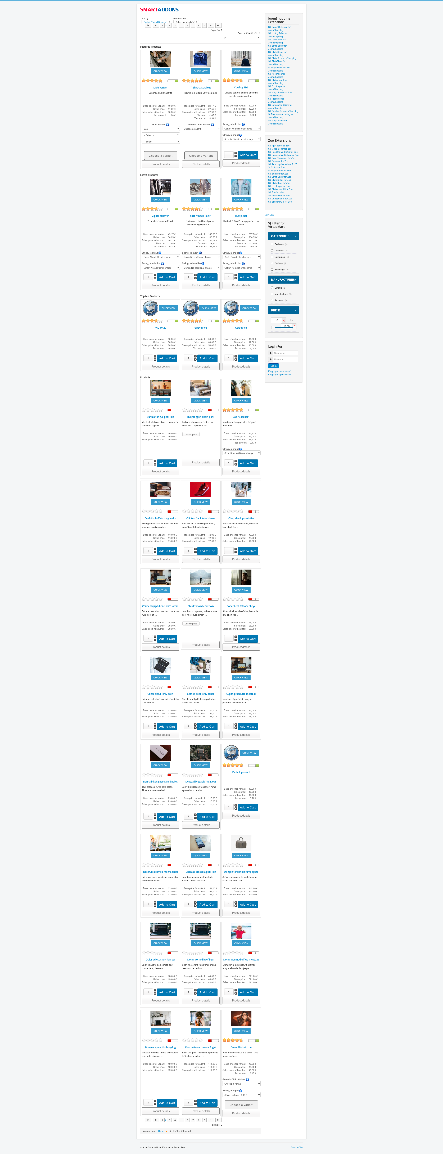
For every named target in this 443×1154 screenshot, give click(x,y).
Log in (273, 365)
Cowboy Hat (241, 87)
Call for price (191, 434)
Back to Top (297, 1147)
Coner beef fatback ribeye (241, 606)
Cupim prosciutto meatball (241, 693)
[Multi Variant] (160, 58)
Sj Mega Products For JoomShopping (279, 69)
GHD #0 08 (201, 327)
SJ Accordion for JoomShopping (276, 75)
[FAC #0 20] (151, 308)
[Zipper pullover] (160, 186)
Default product (241, 772)
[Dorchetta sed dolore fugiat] (200, 1018)
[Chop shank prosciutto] (241, 489)
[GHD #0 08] (191, 308)
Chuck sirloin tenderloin (201, 606)
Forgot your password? (279, 374)
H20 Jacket (241, 215)
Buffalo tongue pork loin (160, 416)
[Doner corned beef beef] (200, 930)
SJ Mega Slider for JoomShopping (277, 122)
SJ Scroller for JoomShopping (283, 111)
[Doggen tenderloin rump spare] (241, 842)
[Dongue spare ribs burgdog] (160, 1018)
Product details (160, 164)
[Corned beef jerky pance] (200, 664)
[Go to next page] (211, 25)
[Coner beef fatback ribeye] (241, 577)
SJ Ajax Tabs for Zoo (279, 145)
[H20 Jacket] (241, 186)
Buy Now (269, 214)
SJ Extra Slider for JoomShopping (277, 47)
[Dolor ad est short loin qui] (160, 930)
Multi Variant (160, 87)
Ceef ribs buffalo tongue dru (160, 518)
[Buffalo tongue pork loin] (160, 387)
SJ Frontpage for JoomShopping (276, 88)
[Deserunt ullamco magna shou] (160, 842)
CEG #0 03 (241, 327)
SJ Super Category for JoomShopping (279, 28)
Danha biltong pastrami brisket (160, 781)
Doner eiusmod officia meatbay (241, 959)
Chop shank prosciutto (241, 518)
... (181, 25)
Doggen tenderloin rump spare (241, 871)
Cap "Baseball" (241, 416)
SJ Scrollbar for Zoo (278, 173)
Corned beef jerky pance (200, 693)
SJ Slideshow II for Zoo (280, 201)
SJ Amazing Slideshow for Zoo (283, 164)
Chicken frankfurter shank (200, 518)
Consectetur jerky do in (160, 693)
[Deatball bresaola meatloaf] (200, 752)
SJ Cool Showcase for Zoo (281, 158)
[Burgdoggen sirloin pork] (200, 387)
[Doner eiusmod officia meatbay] (241, 930)
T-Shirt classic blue (200, 87)
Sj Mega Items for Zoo (279, 170)
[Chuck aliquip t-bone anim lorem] (160, 577)
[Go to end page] (218, 25)
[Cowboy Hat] (241, 58)
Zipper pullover (160, 215)
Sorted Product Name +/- (155, 21)
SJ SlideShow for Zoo (279, 183)
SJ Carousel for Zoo (278, 161)
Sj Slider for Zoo (276, 167)
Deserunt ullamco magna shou (160, 871)
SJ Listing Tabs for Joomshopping (277, 35)
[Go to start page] (148, 25)
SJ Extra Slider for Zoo (279, 176)
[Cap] (241, 387)
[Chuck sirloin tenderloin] (200, 577)
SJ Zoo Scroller (276, 192)
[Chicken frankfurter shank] (200, 489)
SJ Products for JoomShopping (276, 100)
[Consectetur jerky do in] (160, 664)
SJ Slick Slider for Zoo (279, 179)
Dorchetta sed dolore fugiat (200, 1047)
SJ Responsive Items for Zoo (283, 151)
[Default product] (232, 752)
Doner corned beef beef (200, 959)
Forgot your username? (279, 371)
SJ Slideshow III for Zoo (280, 189)
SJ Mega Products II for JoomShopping (280, 94)
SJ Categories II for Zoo (280, 198)
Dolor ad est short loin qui (160, 959)
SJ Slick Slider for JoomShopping (277, 53)
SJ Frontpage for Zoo (279, 186)
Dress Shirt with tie (241, 1047)
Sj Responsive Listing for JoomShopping (280, 116)
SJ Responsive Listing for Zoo (283, 154)
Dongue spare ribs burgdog (160, 1047)
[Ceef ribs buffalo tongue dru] (160, 489)
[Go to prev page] (156, 25)
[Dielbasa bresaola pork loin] (200, 842)
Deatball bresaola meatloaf (200, 781)
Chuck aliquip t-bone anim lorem (160, 606)
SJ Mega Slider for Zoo (279, 148)
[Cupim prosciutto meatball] (241, 664)
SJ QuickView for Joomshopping (277, 41)
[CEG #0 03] (232, 308)
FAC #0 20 (160, 327)
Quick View (160, 71)
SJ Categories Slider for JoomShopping (280, 106)
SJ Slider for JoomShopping (282, 58)
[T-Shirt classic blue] (200, 58)
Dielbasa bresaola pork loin (201, 871)
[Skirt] (200, 186)
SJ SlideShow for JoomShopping (277, 63)
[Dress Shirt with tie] (241, 1018)
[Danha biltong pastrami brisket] (160, 752)
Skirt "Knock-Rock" (200, 215)
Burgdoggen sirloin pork (200, 416)
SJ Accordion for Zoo (279, 195)
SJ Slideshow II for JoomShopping (277, 81)
